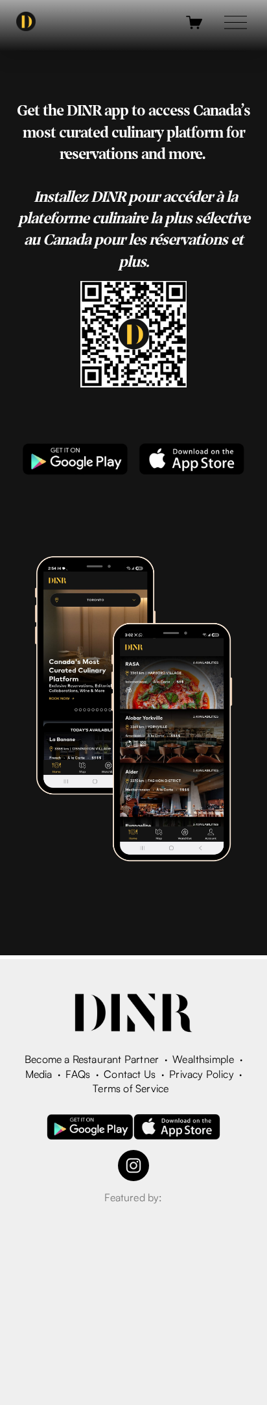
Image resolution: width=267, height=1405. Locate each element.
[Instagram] (133, 1165)
